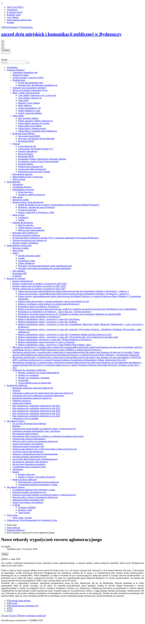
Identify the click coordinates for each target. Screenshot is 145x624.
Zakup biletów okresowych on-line (33, 123)
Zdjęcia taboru (18, 179)
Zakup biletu (18, 115)
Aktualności (12, 67)
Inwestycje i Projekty (16, 278)
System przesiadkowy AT (29, 108)
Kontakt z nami (25, 510)
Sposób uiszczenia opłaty (29, 255)
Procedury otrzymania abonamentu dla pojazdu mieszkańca (44, 268)
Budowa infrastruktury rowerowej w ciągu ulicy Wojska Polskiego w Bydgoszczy (55, 339)
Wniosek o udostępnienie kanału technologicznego (35, 454)
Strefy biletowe (25, 105)
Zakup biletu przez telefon (29, 126)
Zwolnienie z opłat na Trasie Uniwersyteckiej (38, 161)
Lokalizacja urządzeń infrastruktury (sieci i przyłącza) (36, 431)
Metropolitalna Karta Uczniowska (27, 177)
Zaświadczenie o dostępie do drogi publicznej (38, 482)
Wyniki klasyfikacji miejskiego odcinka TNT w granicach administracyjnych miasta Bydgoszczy (55, 238)
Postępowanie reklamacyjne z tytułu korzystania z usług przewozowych (44, 449)
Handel (15, 472)
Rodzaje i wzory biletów (29, 103)
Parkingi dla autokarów (22, 222)
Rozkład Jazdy (19, 80)
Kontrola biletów (25, 164)
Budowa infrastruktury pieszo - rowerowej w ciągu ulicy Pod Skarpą (49, 319)
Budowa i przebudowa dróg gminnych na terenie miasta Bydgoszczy (49, 304)
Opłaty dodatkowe (26, 263)
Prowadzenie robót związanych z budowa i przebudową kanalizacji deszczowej (48, 436)
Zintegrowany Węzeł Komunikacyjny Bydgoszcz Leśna (32, 520)
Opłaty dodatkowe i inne (29, 110)
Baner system (18, 215)
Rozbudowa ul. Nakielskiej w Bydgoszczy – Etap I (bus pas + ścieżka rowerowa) (54, 311)
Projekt (21, 220)
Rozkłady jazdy (14, 15)
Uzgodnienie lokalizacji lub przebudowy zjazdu (33, 489)
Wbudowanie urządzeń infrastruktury (29, 439)
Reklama (16, 426)
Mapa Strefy (18, 250)
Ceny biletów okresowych (30, 98)
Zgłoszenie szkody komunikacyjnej (28, 446)
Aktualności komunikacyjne (25, 72)
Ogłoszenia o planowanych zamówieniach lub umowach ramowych (42, 393)
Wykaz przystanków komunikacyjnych (29, 90)
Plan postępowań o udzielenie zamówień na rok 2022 (36, 406)
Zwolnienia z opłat (26, 260)
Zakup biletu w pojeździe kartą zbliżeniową (37, 131)
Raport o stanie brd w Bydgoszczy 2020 (36, 212)
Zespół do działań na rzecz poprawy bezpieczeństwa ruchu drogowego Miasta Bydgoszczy (59, 205)
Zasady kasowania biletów (30, 113)
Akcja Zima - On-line (22, 517)
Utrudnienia (12, 9)
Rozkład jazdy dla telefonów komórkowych (37, 85)
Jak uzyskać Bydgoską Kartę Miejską (29, 423)
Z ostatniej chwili (14, 12)
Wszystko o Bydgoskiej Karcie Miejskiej (36, 138)
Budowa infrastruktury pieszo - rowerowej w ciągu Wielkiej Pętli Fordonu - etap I (54, 344)
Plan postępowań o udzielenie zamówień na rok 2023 (36, 408)
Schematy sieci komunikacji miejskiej (29, 87)
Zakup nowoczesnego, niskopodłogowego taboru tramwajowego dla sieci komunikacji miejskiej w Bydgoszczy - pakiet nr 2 (73, 294)
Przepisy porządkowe (27, 151)
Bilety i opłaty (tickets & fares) (26, 93)
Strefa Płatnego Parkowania (19, 245)
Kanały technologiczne (22, 281)
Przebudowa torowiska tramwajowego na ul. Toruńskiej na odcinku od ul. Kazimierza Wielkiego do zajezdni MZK (69, 314)
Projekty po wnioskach (28, 375)
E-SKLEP (17, 276)
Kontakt (10, 22)
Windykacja (17, 469)
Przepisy (16, 143)
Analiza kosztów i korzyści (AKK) (28, 77)
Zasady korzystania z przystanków (27, 444)
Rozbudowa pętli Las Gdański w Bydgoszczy (38, 306)
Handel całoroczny (26, 474)
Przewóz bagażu (25, 154)
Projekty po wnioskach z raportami (33, 378)
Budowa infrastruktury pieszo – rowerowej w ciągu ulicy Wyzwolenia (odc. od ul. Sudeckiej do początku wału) (68, 337)
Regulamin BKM (26, 141)
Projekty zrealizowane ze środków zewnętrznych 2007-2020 (39, 283)
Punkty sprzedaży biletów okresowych (35, 121)
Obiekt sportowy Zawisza (29, 227)
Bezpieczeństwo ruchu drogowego (27, 202)
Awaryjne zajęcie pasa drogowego (27, 451)
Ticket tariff (23, 100)
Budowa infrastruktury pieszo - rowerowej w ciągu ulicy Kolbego (47, 322)
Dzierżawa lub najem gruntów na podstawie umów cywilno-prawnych (43, 428)
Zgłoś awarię (24, 512)
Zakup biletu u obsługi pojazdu (32, 128)
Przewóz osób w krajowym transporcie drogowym (35, 441)
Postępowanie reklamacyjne (30, 166)
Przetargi (16, 390)
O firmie (16, 505)
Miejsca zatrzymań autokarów (31, 230)
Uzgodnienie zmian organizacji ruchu (29, 467)
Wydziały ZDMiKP (27, 507)
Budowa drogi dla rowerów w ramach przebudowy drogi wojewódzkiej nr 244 (53, 301)
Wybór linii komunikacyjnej (30, 82)
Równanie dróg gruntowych (25, 233)
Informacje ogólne (20, 75)
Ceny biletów (13, 17)
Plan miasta (17, 197)
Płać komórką (18, 271)
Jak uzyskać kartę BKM (29, 136)
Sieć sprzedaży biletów (28, 118)
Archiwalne (23, 380)
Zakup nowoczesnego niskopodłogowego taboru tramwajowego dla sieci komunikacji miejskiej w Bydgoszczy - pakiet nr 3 (73, 291)
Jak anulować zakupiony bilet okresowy (30, 461)
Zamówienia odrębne (21, 403)
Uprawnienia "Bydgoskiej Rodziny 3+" (36, 149)
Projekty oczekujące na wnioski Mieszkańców (38, 372)
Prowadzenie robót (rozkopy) (25, 433)
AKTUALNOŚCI (15, 7)
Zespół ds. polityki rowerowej (31, 194)
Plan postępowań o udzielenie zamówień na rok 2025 (36, 413)
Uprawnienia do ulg (27, 146)
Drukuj (5, 554)
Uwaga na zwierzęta (27, 210)
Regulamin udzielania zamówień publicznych (32, 388)
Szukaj (4, 59)
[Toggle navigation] (2, 3)
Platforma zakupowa (21, 400)
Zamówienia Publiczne (17, 385)
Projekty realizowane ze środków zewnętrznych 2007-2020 (39, 286)
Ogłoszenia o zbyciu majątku (25, 418)
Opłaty (15, 253)
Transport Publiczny (16, 70)
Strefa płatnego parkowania (19, 20)
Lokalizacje (23, 217)
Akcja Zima (12, 515)
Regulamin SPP (19, 273)
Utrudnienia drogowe (22, 187)
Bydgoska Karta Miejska (23, 133)
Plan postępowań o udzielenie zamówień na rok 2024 (36, 411)
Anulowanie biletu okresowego (32, 169)
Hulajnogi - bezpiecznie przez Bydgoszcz (36, 207)
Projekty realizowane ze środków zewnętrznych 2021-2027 (39, 288)
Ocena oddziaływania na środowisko (34, 383)
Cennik (21, 258)
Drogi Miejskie (13, 182)
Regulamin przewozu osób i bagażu (34, 171)
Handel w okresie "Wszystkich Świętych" (37, 477)
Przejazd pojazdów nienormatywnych (29, 456)
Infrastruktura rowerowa (23, 189)
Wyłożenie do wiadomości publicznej (29, 370)
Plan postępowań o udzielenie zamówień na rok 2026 (36, 416)
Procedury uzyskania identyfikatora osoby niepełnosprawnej (45, 266)
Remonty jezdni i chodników (25, 243)
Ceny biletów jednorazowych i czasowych (37, 95)
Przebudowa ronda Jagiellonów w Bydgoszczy (39, 316)
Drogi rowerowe (25, 192)
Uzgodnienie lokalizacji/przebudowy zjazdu (37, 484)
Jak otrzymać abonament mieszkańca (28, 464)
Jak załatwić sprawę (16, 421)
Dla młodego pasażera (22, 174)
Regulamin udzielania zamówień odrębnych (32, 398)
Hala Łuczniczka (25, 225)
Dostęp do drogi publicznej (24, 479)
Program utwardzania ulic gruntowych (29, 240)
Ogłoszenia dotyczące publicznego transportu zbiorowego (38, 395)
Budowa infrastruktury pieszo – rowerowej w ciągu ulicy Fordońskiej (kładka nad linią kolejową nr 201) (65, 334)
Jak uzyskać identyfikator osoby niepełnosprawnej (34, 459)
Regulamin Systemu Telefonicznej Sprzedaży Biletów (42, 159)
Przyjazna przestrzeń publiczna (26, 235)
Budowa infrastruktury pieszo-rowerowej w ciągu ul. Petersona (46, 342)
